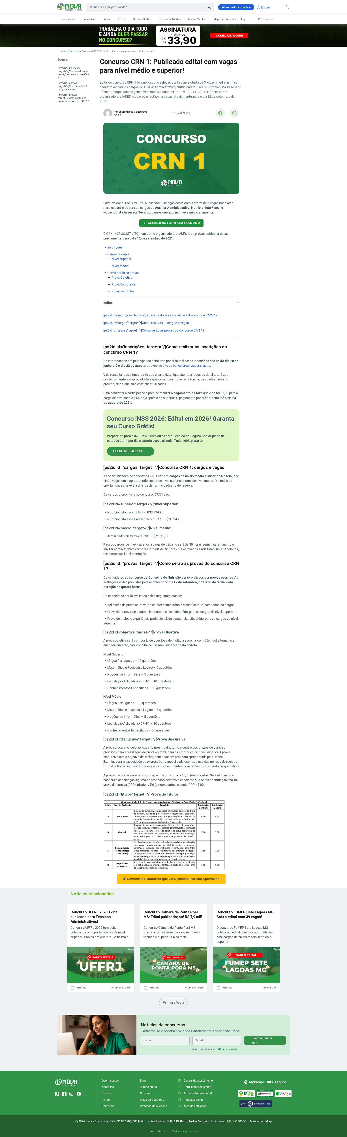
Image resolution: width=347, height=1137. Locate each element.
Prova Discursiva (123, 284)
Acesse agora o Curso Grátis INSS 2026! (174, 223)
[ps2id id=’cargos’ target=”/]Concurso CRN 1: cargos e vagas (146, 323)
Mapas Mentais (197, 19)
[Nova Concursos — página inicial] (69, 7)
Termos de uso (157, 1131)
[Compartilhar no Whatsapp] (234, 113)
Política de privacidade (228, 1049)
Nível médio (120, 266)
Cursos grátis (148, 1087)
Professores (265, 19)
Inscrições (115, 247)
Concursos (67, 19)
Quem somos (110, 1080)
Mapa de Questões (225, 19)
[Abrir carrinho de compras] (287, 7)
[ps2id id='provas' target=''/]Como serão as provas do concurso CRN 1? (73, 98)
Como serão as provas (123, 273)
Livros (122, 19)
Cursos (106, 19)
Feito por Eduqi (262, 1121)
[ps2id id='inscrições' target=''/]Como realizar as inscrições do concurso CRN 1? (73, 73)
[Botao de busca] (209, 7)
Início (63, 51)
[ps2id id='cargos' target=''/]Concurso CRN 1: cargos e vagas (73, 86)
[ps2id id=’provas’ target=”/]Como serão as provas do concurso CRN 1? (153, 330)
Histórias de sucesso (153, 1106)
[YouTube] (79, 1094)
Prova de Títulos (123, 291)
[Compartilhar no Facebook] (220, 113)
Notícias (145, 1093)
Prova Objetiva (122, 277)
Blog (143, 1080)
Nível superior (121, 259)
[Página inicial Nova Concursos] (66, 1082)
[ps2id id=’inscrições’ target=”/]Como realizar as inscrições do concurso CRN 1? (160, 315)
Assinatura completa (238, 7)
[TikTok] (57, 1094)
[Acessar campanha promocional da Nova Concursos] (173, 35)
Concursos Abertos (169, 19)
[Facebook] (64, 1094)
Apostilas (89, 19)
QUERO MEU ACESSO (128, 451)
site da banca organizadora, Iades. (187, 365)
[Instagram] (71, 1094)
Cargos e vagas (118, 254)
